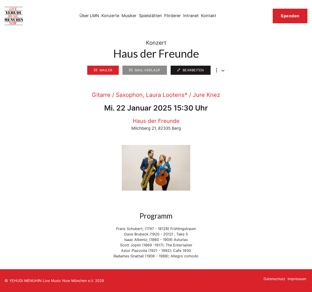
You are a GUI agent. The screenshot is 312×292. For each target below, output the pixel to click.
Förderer (172, 15)
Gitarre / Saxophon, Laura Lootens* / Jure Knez (156, 94)
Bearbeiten (193, 70)
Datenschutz (274, 278)
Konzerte (110, 15)
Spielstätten (150, 15)
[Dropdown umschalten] (223, 70)
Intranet (191, 15)
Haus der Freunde (156, 121)
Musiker (129, 15)
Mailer (106, 70)
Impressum (297, 278)
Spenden (290, 15)
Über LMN (89, 15)
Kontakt (208, 15)
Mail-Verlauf (147, 70)
